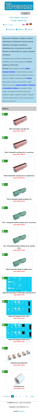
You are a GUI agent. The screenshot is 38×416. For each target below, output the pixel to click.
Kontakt (14, 20)
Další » (32, 396)
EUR (11, 25)
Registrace (11, 29)
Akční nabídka (15, 17)
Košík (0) (29, 29)
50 (26, 396)
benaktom (21, 411)
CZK (6, 25)
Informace (24, 17)
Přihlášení (20, 29)
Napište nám (22, 20)
